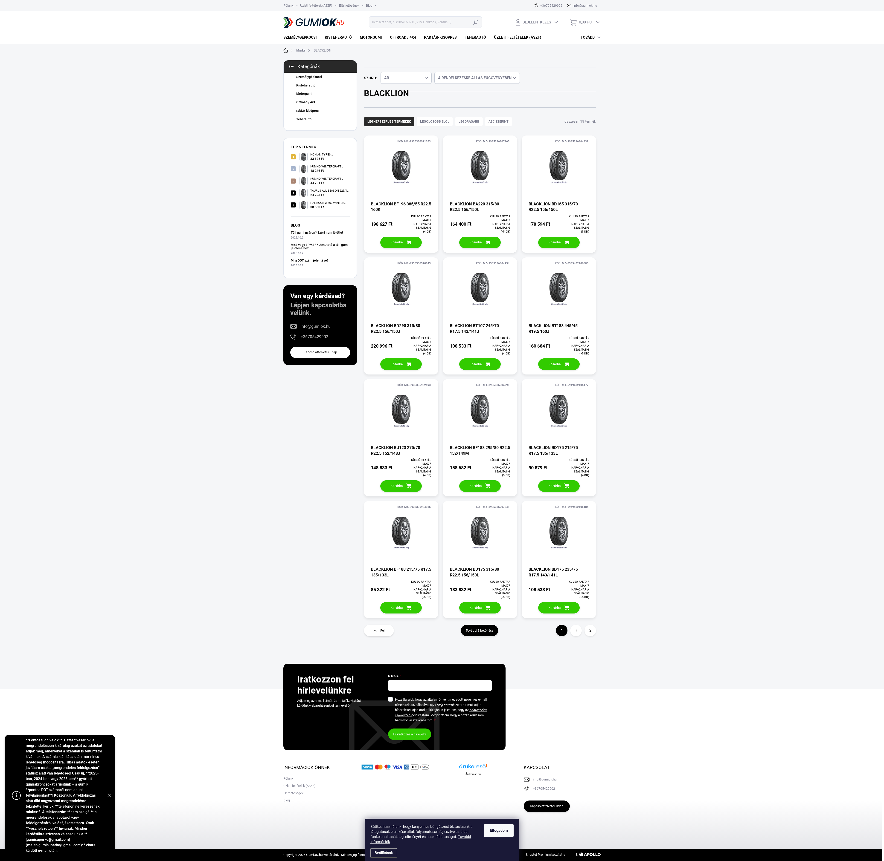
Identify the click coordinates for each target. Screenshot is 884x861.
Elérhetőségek (349, 5)
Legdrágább (469, 126)
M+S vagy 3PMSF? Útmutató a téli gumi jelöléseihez (320, 246)
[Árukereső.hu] (473, 772)
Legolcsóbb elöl (434, 126)
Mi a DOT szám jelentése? (310, 260)
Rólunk (288, 5)
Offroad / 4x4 (305, 102)
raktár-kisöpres (307, 110)
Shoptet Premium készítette (545, 859)
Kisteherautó (305, 85)
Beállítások (384, 853)
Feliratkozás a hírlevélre (409, 739)
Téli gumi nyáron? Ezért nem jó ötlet (317, 232)
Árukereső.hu (473, 778)
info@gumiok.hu (316, 326)
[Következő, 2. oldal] (576, 635)
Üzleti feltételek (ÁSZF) (316, 5)
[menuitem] (301, 37)
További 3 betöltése (479, 635)
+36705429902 (314, 336)
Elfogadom (499, 830)
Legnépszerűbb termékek (389, 126)
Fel (382, 635)
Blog (369, 5)
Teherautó (303, 119)
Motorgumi (304, 93)
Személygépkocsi (309, 77)
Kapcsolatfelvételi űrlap (320, 352)
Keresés (475, 22)
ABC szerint (499, 126)
